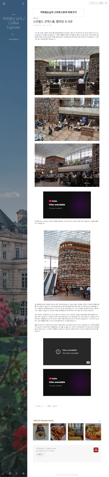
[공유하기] (41, 406)
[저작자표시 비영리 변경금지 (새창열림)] (54, 406)
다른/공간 (36, 18)
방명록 (10, 473)
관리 (24, 473)
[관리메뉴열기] (106, 3)
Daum (66, 474)
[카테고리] (4, 4)
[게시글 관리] (43, 406)
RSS (17, 473)
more (99, 421)
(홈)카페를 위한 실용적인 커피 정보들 (45, 451)
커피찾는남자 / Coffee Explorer (14, 23)
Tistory (76, 474)
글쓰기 (4, 473)
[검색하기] (23, 4)
